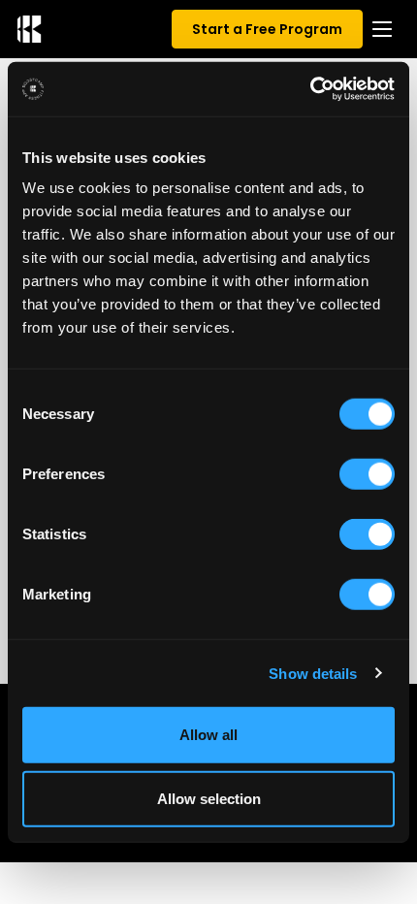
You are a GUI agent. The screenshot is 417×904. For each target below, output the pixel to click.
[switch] (367, 474)
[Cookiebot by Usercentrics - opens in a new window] (310, 89)
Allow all (208, 734)
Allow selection (209, 798)
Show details (313, 672)
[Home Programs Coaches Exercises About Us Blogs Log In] (382, 29)
